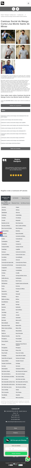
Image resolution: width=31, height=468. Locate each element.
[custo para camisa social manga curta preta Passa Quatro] (23, 37)
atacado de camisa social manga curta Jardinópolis (12, 140)
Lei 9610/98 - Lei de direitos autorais (9, 403)
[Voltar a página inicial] (2, 3)
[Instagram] (1, 233)
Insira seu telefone (16, 445)
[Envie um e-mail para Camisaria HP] (17, 9)
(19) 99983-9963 (16, 419)
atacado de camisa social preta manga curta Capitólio (13, 122)
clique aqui (17, 100)
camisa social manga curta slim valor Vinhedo (11, 128)
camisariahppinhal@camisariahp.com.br (16, 421)
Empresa (15, 432)
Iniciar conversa (16, 453)
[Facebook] (1, 235)
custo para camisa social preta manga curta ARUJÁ (12, 137)
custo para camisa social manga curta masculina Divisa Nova (15, 125)
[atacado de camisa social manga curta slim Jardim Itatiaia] (8, 37)
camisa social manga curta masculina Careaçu (11, 119)
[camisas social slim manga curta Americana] (8, 67)
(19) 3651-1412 (9, 100)
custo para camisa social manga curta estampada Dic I (13, 131)
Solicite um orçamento (15, 105)
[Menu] (28, 3)
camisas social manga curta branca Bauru (10, 143)
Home (15, 428)
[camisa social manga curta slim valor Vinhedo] (23, 52)
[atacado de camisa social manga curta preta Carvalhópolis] (8, 52)
